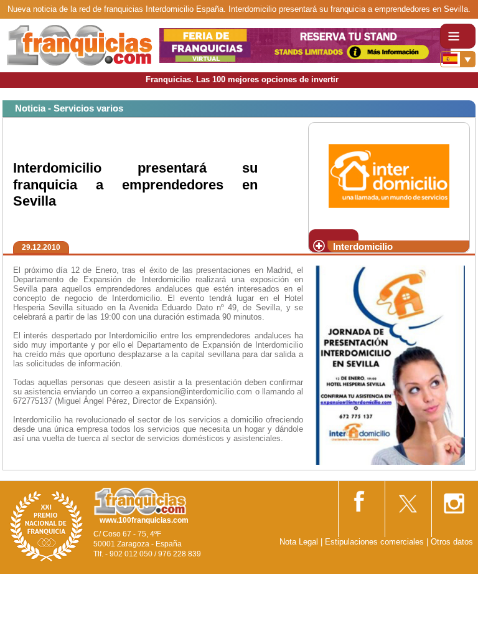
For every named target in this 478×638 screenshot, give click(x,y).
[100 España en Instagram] (454, 499)
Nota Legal (298, 541)
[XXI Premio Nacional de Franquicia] (46, 525)
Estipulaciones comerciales (375, 541)
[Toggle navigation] (458, 36)
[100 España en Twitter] (407, 499)
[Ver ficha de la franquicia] (389, 174)
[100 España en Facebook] (360, 498)
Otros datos (452, 541)
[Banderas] (458, 59)
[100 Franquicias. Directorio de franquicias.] (79, 44)
